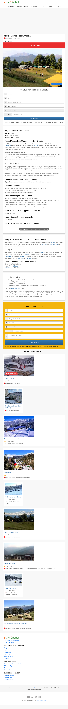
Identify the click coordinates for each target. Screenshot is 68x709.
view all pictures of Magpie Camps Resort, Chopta (33, 229)
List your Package (9, 675)
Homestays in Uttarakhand (11, 640)
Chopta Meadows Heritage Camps (15, 623)
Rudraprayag (8, 256)
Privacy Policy (8, 666)
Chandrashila (54, 244)
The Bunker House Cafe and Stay (13, 406)
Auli (5, 650)
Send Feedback (8, 679)
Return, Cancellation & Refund (12, 664)
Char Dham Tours (9, 642)
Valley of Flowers (8, 656)
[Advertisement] (34, 21)
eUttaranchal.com (41, 700)
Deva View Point (9, 563)
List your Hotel (8, 677)
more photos (56, 84)
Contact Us (7, 670)
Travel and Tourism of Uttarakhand (31, 687)
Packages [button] (51, 6)
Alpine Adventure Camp (13, 497)
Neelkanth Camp (10, 588)
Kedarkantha (7, 652)
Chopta (53, 242)
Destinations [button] (34, 6)
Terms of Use (7, 668)
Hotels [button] (43, 6)
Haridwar (35, 145)
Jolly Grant (21, 258)
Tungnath (44, 244)
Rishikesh (26, 254)
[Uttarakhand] (11, 2)
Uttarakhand (11, 6)
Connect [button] (59, 6)
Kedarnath (8, 145)
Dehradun (29, 258)
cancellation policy (15, 288)
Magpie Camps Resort (11, 532)
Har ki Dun (7, 654)
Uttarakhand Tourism (22, 6)
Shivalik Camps (9, 378)
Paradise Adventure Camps (13, 439)
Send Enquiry (34, 45)
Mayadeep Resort (10, 472)
